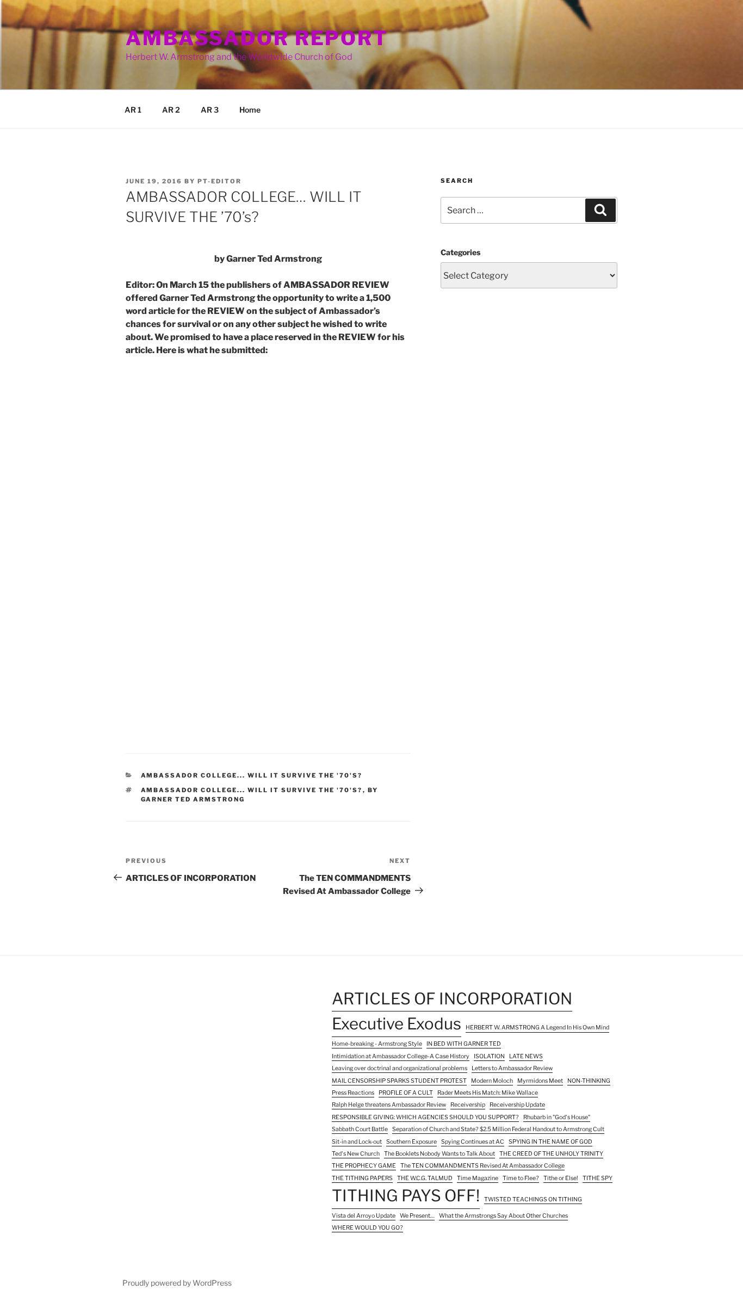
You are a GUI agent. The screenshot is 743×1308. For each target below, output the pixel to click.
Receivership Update (517, 1104)
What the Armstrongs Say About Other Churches (503, 1215)
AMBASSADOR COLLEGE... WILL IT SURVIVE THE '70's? (252, 790)
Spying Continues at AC (472, 1141)
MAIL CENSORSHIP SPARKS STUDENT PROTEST (399, 1080)
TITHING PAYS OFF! (406, 1195)
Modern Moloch (492, 1080)
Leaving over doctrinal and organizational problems (399, 1068)
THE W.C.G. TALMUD (425, 1178)
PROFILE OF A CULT (406, 1092)
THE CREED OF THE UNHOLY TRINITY (551, 1153)
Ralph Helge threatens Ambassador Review (389, 1104)
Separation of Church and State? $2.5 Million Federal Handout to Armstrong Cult (498, 1129)
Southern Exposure (411, 1141)
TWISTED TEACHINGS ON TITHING (533, 1199)
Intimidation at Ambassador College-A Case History (400, 1056)
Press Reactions (353, 1092)
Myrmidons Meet (540, 1080)
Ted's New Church (356, 1153)
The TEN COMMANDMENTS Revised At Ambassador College (482, 1165)
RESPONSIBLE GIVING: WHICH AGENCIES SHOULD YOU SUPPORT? (425, 1117)
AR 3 (210, 109)
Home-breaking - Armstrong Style (377, 1043)
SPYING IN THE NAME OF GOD (550, 1141)
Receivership (467, 1104)
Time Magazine (477, 1178)
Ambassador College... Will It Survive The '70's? (252, 775)
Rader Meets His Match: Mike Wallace (487, 1092)
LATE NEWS (526, 1056)
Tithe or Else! (560, 1178)
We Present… (417, 1215)
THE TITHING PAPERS (362, 1178)
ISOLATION (489, 1056)
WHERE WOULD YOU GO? (367, 1227)
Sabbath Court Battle (360, 1129)
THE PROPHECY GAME (364, 1165)
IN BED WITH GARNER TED (463, 1043)
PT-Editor (219, 181)
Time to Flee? (521, 1178)
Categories (460, 252)
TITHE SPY (597, 1178)
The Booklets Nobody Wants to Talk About (439, 1153)
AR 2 (171, 109)
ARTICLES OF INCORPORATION (452, 998)
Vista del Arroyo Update (363, 1215)
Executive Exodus (396, 1023)
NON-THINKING (588, 1080)
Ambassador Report (257, 38)
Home (250, 109)
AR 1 (133, 109)
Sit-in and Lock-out (357, 1141)
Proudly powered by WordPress (177, 1282)
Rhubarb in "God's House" (556, 1117)
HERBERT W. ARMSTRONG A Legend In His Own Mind (537, 1027)
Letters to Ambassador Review (512, 1068)
